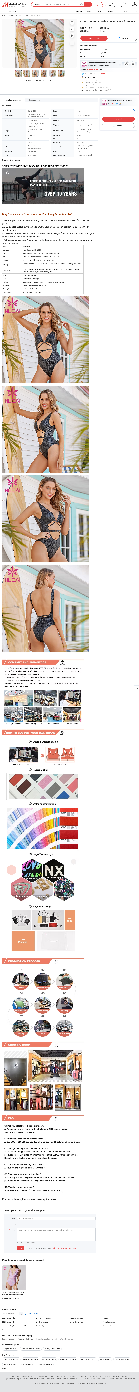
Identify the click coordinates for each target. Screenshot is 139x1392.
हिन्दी (99, 1379)
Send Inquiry (94, 38)
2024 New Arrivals (8, 1322)
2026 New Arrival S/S (9, 1318)
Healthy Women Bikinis (52, 1349)
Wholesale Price (72, 1376)
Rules (135, 11)
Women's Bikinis (36, 15)
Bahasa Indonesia (129, 1379)
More (4, 1368)
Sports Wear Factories (11, 1359)
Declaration (92, 1383)
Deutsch (65, 1379)
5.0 (109, 104)
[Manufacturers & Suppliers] (14, 4)
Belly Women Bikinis (10, 1349)
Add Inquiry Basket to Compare (40, 80)
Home (4, 15)
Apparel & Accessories (14, 15)
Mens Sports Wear (109, 1322)
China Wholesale (61, 1376)
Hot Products (16, 1376)
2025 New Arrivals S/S (77, 1318)
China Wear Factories (30, 1359)
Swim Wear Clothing (27, 1364)
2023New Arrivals (42, 1322)
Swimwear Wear (105, 1359)
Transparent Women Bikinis (31, 1349)
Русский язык (50, 1379)
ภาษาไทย (105, 1379)
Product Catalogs (33, 1313)
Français (41, 1379)
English (19, 1379)
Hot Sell (105, 1318)
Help (99, 11)
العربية (81, 1379)
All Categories (9, 11)
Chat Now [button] (124, 38)
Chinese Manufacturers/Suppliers (43, 1376)
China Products (27, 1376)
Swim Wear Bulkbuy (45, 1364)
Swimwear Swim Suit (122, 1359)
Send (20, 1248)
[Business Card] (134, 110)
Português (33, 1379)
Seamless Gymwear (109, 1326)
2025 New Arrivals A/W (43, 1318)
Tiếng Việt (119, 1379)
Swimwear (73, 1326)
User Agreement (81, 1383)
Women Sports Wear (76, 1322)
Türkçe (112, 1379)
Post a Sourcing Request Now (64, 1248)
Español (25, 1379)
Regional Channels (95, 1376)
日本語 (93, 1379)
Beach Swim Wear (10, 1364)
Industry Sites (83, 1376)
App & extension (111, 11)
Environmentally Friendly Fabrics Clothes (15, 1326)
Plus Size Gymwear (42, 1326)
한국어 (87, 1379)
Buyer (89, 11)
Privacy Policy (102, 1383)
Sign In (83, 90)
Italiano (58, 1379)
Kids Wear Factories (49, 1359)
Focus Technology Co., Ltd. (55, 1383)
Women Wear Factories (68, 1359)
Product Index (107, 1376)
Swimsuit (26, 15)
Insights (124, 1376)
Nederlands (73, 1379)
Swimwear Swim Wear (87, 1359)
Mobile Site (116, 1376)
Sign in (134, 6)
